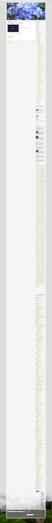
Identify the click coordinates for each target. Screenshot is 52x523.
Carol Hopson (37, 178)
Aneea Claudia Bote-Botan (41, 170)
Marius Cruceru (38, 407)
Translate (39, 514)
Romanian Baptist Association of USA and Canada (40, 449)
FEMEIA (44, 213)
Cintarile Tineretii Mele (40, 185)
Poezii (39, 247)
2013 (37, 30)
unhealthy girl (41, 277)
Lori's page (38, 400)
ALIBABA (37, 167)
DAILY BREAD (41, 199)
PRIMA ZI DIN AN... (39, 99)
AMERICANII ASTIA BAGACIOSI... (39, 73)
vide (44, 280)
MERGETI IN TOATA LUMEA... (41, 236)
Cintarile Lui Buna (38, 184)
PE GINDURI (13, 4)
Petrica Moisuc (38, 435)
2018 (37, 25)
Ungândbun (38, 473)
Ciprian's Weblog (39, 352)
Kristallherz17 (38, 391)
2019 (37, 24)
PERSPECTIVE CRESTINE (40, 434)
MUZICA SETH (43, 239)
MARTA (44, 233)
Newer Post (9, 41)
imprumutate (40, 222)
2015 (37, 28)
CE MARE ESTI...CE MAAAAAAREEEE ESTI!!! (40, 51)
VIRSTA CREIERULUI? (39, 79)
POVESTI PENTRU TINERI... (41, 253)
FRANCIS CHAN (37, 216)
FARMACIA (40, 213)
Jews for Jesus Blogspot (40, 386)
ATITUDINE (37, 172)
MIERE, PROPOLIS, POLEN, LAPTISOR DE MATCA (39, 127)
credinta (40, 197)
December (38, 32)
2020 (37, 23)
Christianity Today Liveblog (40, 348)
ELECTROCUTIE (38, 210)
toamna (43, 275)
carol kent (42, 178)
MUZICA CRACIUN (38, 239)
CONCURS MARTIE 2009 (39, 192)
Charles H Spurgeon (43, 182)
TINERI (40, 275)
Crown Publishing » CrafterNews (39, 357)
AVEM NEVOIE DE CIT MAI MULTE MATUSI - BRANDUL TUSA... (40, 45)
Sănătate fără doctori (39, 463)
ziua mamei (38, 284)
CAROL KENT (38, 343)
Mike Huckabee (38, 413)
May (37, 39)
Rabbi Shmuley (38, 442)
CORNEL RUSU (37, 195)
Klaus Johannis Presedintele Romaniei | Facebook (40, 390)
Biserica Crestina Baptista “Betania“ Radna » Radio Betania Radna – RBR (40, 331)
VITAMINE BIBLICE (38, 282)
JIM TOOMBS (39, 230)
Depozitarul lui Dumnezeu (40, 362)
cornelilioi (38, 354)
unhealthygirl (38, 474)
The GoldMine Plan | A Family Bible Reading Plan (40, 466)
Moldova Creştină (39, 414)
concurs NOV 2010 (38, 187)
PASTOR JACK (38, 246)
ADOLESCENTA (40, 165)
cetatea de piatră (39, 347)
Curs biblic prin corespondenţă (38, 361)
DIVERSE (37, 207)
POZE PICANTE (40, 254)
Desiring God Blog (39, 363)
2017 (37, 26)
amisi (38, 169)
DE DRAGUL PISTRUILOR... (40, 52)
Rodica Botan (41, 109)
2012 (37, 31)
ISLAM (40, 229)
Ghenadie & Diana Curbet (40, 376)
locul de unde (38, 399)
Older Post (32, 41)
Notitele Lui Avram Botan (38, 241)
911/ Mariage (43, 164)
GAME (43, 216)
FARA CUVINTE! (39, 60)
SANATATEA (37, 267)
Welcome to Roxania (39, 485)
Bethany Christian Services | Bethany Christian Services (40, 326)
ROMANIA (43, 262)
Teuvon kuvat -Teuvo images (40, 464)
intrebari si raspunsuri (39, 226)
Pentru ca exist (38, 429)
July (37, 37)
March (38, 41)
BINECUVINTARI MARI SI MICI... (41, 46)
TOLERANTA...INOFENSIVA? (40, 81)
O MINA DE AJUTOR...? (40, 61)
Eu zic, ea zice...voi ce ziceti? (40, 62)
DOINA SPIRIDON (42, 207)
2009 (37, 103)
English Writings (43, 210)
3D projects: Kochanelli (39, 296)
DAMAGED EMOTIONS (38, 200)
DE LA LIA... (41, 202)
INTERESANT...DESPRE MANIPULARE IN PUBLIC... (40, 64)
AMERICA (37, 168)
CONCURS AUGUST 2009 (39, 190)
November (38, 33)
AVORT (43, 172)
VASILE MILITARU (39, 280)
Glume (36, 218)
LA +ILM (38, 392)
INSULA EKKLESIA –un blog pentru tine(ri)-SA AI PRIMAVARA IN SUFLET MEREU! (40, 385)
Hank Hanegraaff (39, 378)
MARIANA (41, 233)
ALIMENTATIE (41, 167)
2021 (37, 22)
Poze (36, 254)
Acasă (37, 302)
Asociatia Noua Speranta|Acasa (38, 319)
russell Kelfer (40, 264)
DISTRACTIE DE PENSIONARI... (41, 63)
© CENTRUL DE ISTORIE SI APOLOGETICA (40, 486)
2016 (37, 27)
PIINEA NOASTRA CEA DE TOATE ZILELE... (40, 53)
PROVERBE (41, 256)
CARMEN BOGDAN (41, 177)
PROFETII (38, 256)
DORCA (44, 208)
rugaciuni (40, 263)
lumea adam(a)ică (39, 401)
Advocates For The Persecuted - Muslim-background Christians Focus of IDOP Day (40, 307)
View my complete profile (38, 113)
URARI (44, 277)
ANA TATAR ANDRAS (39, 312)
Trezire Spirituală (39, 471)
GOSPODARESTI (41, 218)
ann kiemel (38, 313)
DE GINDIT (38, 202)
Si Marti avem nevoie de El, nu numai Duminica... (40, 55)
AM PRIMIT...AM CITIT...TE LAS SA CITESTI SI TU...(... (40, 98)
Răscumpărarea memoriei (40, 452)
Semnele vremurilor (39, 455)
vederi (42, 280)
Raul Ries (40, 259)
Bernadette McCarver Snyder (41, 173)
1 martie (37, 164)
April (37, 40)
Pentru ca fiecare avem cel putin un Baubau (40, 430)
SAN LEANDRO (38, 266)
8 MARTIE (40, 164)
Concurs (42, 186)
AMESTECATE (38, 311)
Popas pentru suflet (39, 436)
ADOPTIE (44, 165)
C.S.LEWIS (37, 177)
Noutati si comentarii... (40, 243)
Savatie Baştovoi (39, 453)
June (38, 38)
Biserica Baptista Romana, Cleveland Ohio (40, 329)
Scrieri (40, 267)
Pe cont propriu (38, 428)
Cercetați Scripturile (39, 346)
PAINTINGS (41, 245)
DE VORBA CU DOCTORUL (40, 59)
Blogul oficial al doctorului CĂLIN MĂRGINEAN (40, 339)
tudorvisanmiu (38, 472)
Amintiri (42, 168)
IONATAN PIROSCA (38, 228)
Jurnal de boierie (39, 387)
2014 (37, 29)
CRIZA (36, 198)
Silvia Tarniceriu (40, 269)
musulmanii (37, 238)
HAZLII (37, 220)
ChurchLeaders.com (39, 351)
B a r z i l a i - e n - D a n (39, 323)
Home (21, 41)
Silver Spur (37, 269)
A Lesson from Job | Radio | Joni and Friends (40, 299)
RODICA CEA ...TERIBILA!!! (40, 80)
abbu (37, 165)
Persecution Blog (39, 432)
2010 (37, 102)
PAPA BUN (38, 424)
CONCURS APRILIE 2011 (41, 189)
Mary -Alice (40, 234)
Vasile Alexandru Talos (39, 480)
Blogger (30, 516)
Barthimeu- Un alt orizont (40, 324)
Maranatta (38, 406)
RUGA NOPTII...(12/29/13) (40, 150)
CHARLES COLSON (38, 182)
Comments (38, 123)
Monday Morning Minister (40, 415)
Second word (38, 454)
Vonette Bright (42, 282)
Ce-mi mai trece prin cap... (40, 181)
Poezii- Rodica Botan (42, 249)
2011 (37, 101)
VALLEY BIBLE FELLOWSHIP (41, 279)
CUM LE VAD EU (40, 198)
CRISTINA (43, 197)
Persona (38, 433)
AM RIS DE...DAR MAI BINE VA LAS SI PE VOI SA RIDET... (40, 82)
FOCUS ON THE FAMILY (38, 215)
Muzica (41, 238)
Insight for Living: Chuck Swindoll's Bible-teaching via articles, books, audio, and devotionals (40, 382)
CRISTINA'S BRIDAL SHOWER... (41, 47)
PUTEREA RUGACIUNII (39, 257)
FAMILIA (37, 212)
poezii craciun (41, 248)
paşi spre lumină (39, 427)
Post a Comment (10, 38)
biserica (43, 174)
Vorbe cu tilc (41, 283)
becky (36, 173)
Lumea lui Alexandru (39, 402)
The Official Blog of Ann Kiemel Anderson (39, 467)
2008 (37, 104)
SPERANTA (38, 271)
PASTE (44, 245)
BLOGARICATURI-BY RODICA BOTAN (40, 175)
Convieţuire (38, 353)
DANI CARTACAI (43, 200)
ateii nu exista (38, 322)
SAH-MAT (40, 136)
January (38, 43)
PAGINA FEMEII (37, 245)
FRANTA (41, 216)
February (38, 42)
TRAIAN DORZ (39, 276)
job (42, 230)
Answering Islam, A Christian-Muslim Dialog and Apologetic (40, 316)
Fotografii (43, 215)
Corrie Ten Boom (42, 195)
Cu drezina (38, 358)
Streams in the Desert (41, 272)
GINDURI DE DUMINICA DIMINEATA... (40, 58)
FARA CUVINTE (40, 212)
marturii (37, 234)
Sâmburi (38, 462)
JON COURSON (39, 231)
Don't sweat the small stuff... (39, 208)
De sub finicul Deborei (42, 203)
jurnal (42, 231)
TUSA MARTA (37, 277)
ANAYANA (41, 169)
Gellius (37, 375)
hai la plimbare (38, 377)
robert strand (40, 262)
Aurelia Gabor (40, 172)
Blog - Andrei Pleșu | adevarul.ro (39, 334)
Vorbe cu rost (37, 283)
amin (39, 168)
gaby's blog (38, 374)
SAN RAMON (42, 266)
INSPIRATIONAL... (37, 225)
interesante (42, 225)
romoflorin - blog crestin (40, 451)
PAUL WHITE (42, 246)
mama (38, 233)
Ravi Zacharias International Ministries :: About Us (40, 443)
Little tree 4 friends (39, 398)
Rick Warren (41, 261)
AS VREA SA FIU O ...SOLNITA (40, 72)
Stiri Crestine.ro (38, 461)
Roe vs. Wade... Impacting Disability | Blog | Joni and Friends (40, 448)
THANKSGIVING (38, 274)
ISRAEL (43, 229)
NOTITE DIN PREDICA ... (40, 240)
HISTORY (43, 221)
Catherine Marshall (38, 180)
